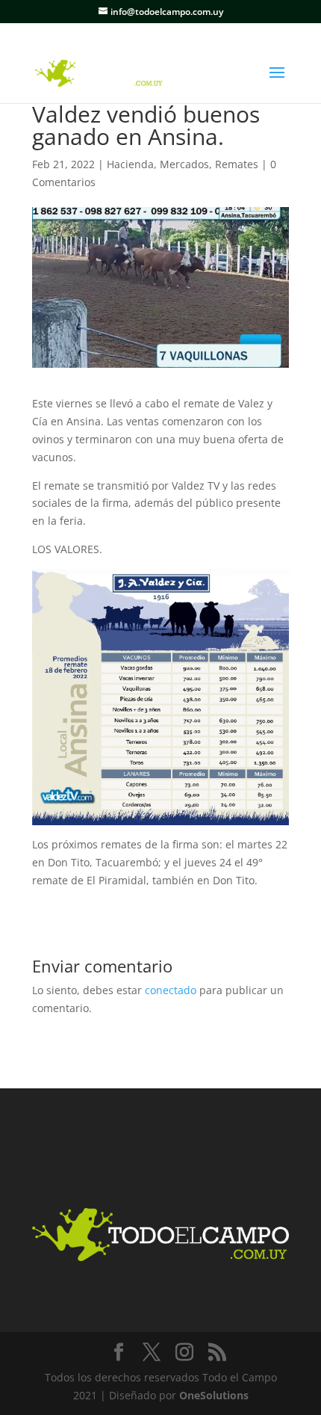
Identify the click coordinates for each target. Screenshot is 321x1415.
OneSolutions (214, 1395)
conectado (170, 990)
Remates (236, 164)
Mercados (184, 164)
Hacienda (130, 164)
